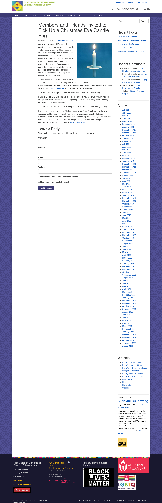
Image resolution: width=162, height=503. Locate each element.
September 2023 (129, 207)
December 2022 (129, 232)
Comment (43, 138)
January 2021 (128, 298)
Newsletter (126, 385)
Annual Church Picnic (126, 48)
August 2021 (127, 278)
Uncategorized (128, 388)
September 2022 (129, 241)
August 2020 (127, 312)
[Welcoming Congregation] (127, 481)
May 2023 (126, 218)
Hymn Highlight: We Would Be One (132, 40)
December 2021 (129, 266)
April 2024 (126, 187)
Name (41, 148)
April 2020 (126, 323)
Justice (70, 15)
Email (41, 157)
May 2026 (126, 116)
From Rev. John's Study (132, 365)
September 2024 (129, 173)
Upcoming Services (122, 444)
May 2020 (126, 320)
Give (138, 2)
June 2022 (126, 249)
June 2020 (126, 318)
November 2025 (129, 133)
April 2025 (126, 153)
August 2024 (127, 175)
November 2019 (129, 338)
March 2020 (127, 326)
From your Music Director (132, 374)
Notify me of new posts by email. (54, 182)
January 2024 (128, 195)
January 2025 (128, 161)
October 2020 (128, 306)
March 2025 (127, 156)
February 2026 (128, 124)
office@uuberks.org (56, 88)
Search (131, 2)
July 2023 (126, 212)
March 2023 (127, 224)
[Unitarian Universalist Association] (133, 465)
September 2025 (129, 138)
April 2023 (126, 221)
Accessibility (106, 500)
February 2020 (128, 329)
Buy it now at (54, 480)
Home (15, 15)
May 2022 (126, 252)
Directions (120, 2)
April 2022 (126, 255)
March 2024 (127, 190)
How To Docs (128, 379)
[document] (81, 235)
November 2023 (129, 201)
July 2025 (126, 144)
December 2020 (129, 301)
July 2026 (126, 110)
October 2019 (128, 340)
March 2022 (127, 258)
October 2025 (128, 136)
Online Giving (97, 15)
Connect (83, 15)
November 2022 (129, 235)
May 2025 (126, 150)
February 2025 (128, 158)
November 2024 (129, 167)
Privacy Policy (120, 500)
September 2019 (129, 343)
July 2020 (126, 315)
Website (42, 167)
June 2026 (126, 113)
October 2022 (128, 238)
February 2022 (128, 261)
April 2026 (126, 119)
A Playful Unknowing (133, 400)
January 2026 (128, 127)
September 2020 (129, 309)
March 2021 (127, 292)
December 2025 (129, 130)
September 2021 (129, 275)
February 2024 (128, 192)
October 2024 (128, 170)
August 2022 (127, 244)
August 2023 (127, 210)
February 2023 (128, 227)
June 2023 (126, 215)
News (35, 15)
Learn (59, 15)
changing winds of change (128, 44)
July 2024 (126, 178)
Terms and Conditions (136, 500)
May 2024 (126, 184)
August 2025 (127, 141)
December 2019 (129, 335)
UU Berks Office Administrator (66, 40)
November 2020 (129, 303)
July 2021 (126, 281)
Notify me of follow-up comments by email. (59, 177)
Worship (47, 15)
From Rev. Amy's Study (132, 362)
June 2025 (126, 147)
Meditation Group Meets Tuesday (131, 51)
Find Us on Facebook (22, 484)
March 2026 (127, 121)
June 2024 (126, 181)
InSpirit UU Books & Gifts (88, 500)
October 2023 (128, 204)
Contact (146, 2)
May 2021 (126, 286)
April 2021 (126, 289)
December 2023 (129, 198)
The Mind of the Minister (127, 37)
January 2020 (128, 332)
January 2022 (128, 264)
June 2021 (126, 283)
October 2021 (128, 272)
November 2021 (129, 269)
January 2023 (128, 229)
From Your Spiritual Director (134, 377)
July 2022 (126, 247)
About (25, 15)
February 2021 (128, 295)
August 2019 (127, 346)
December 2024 (129, 164)
